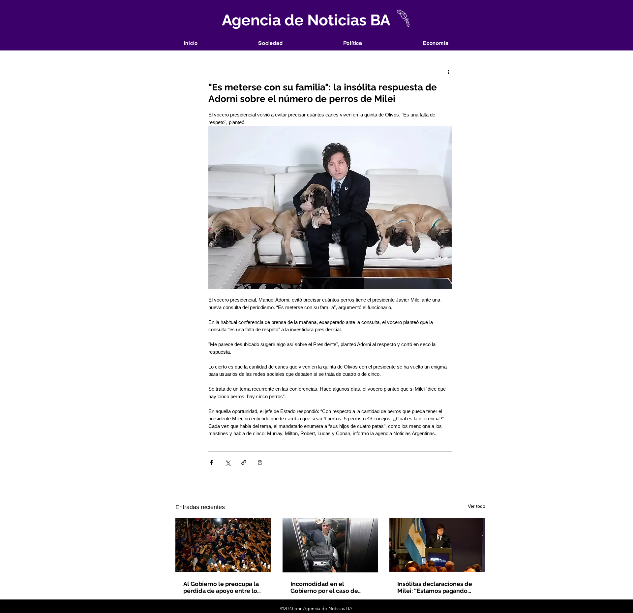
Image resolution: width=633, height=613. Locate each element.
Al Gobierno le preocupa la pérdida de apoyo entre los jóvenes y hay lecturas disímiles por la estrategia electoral (221, 587)
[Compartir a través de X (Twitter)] (228, 462)
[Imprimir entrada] (260, 462)
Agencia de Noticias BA (304, 20)
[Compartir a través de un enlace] (244, 462)
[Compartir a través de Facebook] (211, 462)
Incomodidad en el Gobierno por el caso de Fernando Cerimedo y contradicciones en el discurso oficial (324, 587)
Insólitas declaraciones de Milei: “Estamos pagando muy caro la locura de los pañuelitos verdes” (434, 587)
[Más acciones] (448, 72)
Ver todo (476, 506)
